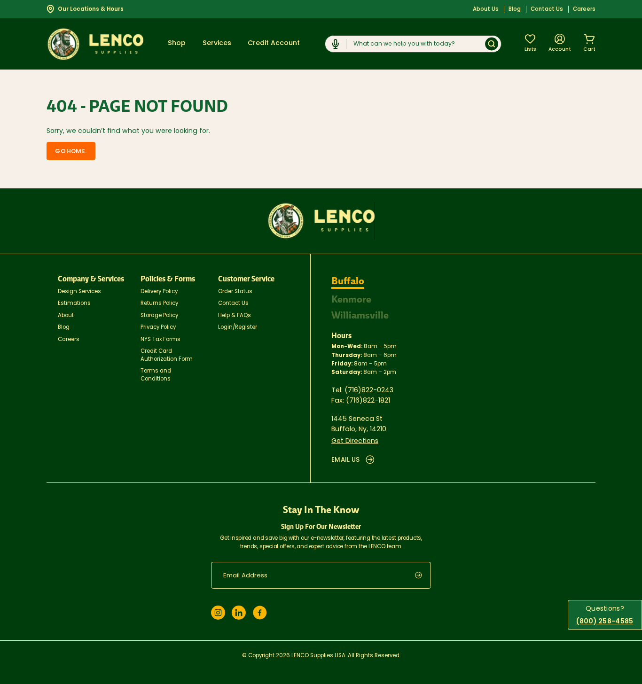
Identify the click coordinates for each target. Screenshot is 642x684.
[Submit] (491, 44)
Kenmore (351, 299)
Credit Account (274, 43)
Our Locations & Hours (91, 9)
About (66, 316)
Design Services (79, 292)
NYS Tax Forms (160, 339)
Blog (515, 9)
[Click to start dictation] (336, 44)
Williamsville (360, 315)
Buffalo (347, 281)
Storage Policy (159, 316)
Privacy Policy (158, 327)
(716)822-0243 (368, 390)
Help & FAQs (234, 316)
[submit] (423, 575)
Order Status (235, 292)
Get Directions (354, 441)
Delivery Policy (159, 292)
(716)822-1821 (368, 400)
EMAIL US (345, 460)
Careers (584, 9)
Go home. (70, 152)
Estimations (74, 303)
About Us (486, 9)
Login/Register (237, 327)
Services (217, 43)
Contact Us (547, 9)
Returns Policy (159, 303)
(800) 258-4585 (604, 621)
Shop (177, 43)
